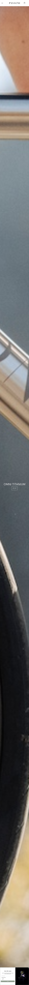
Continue (8, 981)
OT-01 (14, 488)
